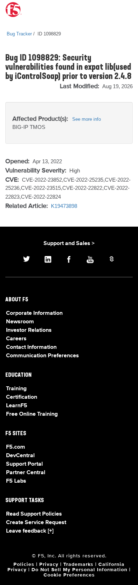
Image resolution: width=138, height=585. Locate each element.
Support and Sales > (69, 243)
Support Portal (24, 464)
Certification (21, 397)
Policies (23, 564)
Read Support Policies (34, 514)
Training (16, 389)
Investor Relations (29, 330)
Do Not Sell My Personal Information (79, 569)
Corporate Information (34, 313)
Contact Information (31, 347)
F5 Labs (16, 481)
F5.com (15, 447)
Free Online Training (32, 414)
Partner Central (25, 473)
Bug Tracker (19, 33)
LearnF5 (16, 406)
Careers (16, 339)
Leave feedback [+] (29, 531)
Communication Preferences (42, 356)
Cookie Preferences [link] (69, 575)
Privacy (48, 564)
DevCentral (20, 456)
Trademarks (78, 564)
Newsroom (20, 322)
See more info (86, 119)
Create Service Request (36, 523)
